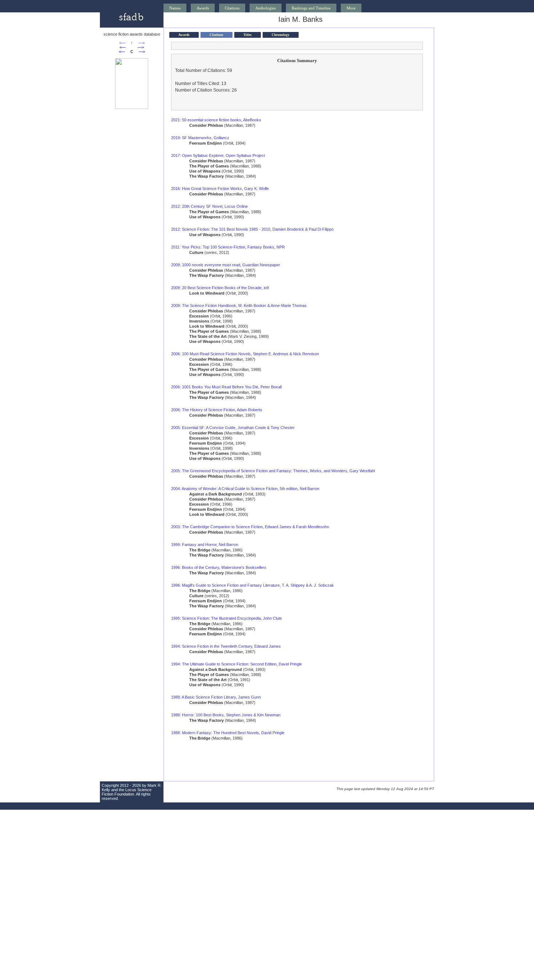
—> (141, 43)
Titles (247, 35)
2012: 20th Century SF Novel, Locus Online (209, 206)
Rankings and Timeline (311, 8)
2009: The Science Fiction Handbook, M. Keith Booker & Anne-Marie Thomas (239, 305)
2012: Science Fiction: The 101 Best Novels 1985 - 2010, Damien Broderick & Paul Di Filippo (252, 229)
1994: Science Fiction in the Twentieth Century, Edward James (226, 646)
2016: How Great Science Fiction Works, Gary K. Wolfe (220, 188)
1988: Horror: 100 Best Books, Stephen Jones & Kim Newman (225, 715)
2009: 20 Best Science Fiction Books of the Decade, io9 (220, 288)
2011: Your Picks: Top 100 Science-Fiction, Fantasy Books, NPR (228, 247)
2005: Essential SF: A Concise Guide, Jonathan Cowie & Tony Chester (233, 427)
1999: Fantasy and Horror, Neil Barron (204, 544)
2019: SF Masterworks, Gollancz (200, 137)
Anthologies (265, 8)
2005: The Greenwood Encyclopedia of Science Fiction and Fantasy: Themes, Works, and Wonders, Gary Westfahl (273, 471)
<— (122, 43)
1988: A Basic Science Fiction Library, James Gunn (216, 697)
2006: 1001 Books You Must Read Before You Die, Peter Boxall (226, 387)
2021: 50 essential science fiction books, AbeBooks (216, 120)
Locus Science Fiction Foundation (126, 792)
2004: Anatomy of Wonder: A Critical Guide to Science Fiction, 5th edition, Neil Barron (245, 488)
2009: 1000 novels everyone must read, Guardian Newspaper (225, 265)
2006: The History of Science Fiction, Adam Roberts (216, 410)
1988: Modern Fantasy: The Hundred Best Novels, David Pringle (227, 733)
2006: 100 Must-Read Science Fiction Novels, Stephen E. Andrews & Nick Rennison (245, 354)
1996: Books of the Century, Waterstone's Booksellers (218, 567)
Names (175, 8)
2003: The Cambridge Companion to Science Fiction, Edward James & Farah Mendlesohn (250, 527)
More (351, 8)
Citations (232, 8)
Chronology (281, 35)
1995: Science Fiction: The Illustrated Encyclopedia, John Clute (226, 618)
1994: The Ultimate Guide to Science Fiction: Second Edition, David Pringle (236, 664)
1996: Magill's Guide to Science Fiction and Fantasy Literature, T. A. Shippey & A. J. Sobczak (252, 585)
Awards (203, 8)
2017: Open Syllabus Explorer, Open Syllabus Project (218, 155)
